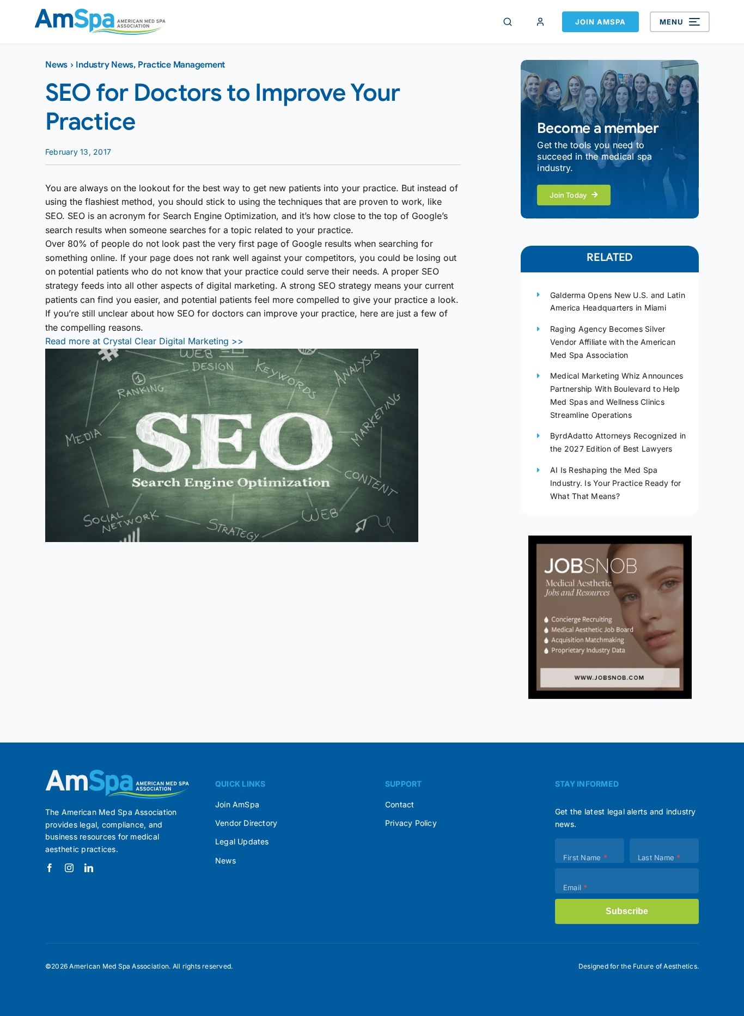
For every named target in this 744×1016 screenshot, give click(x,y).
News (56, 64)
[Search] (508, 22)
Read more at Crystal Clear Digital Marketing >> (144, 341)
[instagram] (69, 867)
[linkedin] (88, 867)
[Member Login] (540, 22)
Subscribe (627, 911)
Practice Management (181, 64)
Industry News (104, 64)
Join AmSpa (600, 21)
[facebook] (49, 867)
